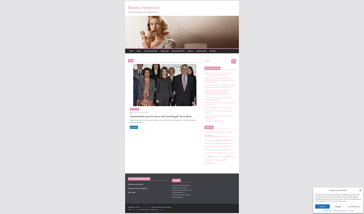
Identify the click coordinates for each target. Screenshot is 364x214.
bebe (230, 132)
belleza (208, 136)
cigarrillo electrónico (223, 136)
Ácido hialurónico (151, 51)
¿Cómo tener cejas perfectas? (213, 121)
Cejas (215, 136)
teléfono (233, 156)
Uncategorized (134, 109)
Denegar (338, 206)
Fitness (230, 143)
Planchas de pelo (226, 153)
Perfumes (215, 153)
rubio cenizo (222, 156)
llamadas (230, 146)
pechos (206, 153)
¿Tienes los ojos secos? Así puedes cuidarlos (218, 108)
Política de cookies (327, 210)
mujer (224, 149)
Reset (214, 156)
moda (219, 149)
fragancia (206, 146)
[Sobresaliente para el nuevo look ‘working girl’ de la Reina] (165, 85)
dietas (231, 140)
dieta (227, 140)
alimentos (215, 132)
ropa (217, 156)
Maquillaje (165, 51)
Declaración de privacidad (340, 210)
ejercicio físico (208, 143)
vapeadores (219, 160)
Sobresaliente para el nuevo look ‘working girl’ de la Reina (161, 116)
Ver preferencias (353, 206)
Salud (228, 156)
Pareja (232, 149)
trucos (214, 160)
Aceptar (322, 206)
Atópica (226, 132)
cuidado (217, 140)
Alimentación (201, 51)
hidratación (213, 146)
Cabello (190, 51)
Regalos (210, 156)
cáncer (222, 140)
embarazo (217, 143)
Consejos (212, 51)
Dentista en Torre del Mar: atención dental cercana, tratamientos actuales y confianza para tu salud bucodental (219, 80)
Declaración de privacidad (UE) (137, 188)
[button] (360, 190)
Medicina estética (178, 51)
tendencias (207, 160)
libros (219, 146)
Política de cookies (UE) (135, 184)
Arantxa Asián (144, 112)
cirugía (211, 140)
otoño (227, 149)
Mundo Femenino (144, 7)
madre (207, 149)
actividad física (208, 132)
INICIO (131, 51)
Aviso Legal (351, 210)
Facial (139, 51)
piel (219, 152)
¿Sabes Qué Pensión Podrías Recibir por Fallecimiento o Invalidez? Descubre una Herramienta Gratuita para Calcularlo (217, 92)
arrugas (221, 132)
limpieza (224, 146)
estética (225, 143)
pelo (209, 153)
